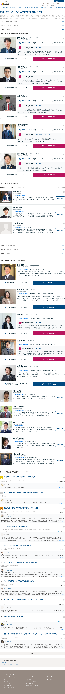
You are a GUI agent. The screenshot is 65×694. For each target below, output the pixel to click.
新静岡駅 (33, 293)
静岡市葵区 (25, 269)
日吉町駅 (29, 394)
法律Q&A (6, 679)
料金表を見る (38, 47)
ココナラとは (7, 683)
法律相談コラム (8, 681)
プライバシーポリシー (31, 681)
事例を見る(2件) (39, 134)
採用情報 (49, 679)
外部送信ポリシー (30, 683)
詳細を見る (60, 198)
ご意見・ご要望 (30, 677)
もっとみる (32, 653)
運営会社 (49, 677)
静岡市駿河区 (22, 42)
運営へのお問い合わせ (9, 687)
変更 (63, 22)
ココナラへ (4, 1)
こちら (27, 187)
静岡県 (16, 195)
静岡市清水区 (17, 664)
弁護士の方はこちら (59, 1)
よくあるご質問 (8, 685)
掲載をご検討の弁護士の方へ (33, 685)
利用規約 (28, 679)
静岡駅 (29, 227)
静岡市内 (4, 662)
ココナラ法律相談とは (9, 677)
